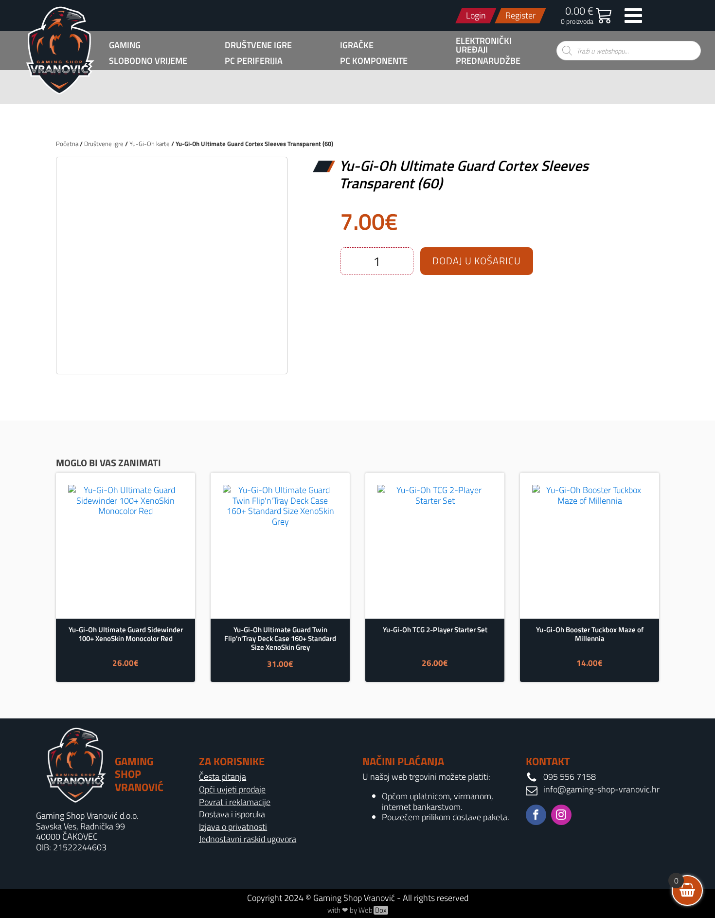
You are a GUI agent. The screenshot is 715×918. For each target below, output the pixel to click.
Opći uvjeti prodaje (232, 789)
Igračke (357, 45)
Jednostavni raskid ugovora (247, 839)
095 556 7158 (569, 776)
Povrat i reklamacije (234, 802)
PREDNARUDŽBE (488, 60)
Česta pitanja (222, 776)
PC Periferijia (254, 60)
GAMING (125, 45)
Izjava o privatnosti (233, 827)
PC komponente (374, 60)
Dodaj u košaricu (476, 260)
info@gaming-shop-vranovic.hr (601, 789)
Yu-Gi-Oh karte (149, 143)
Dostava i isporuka (232, 814)
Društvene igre (258, 45)
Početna (67, 143)
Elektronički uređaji (484, 45)
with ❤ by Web (357, 910)
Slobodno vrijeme (148, 60)
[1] (172, 356)
